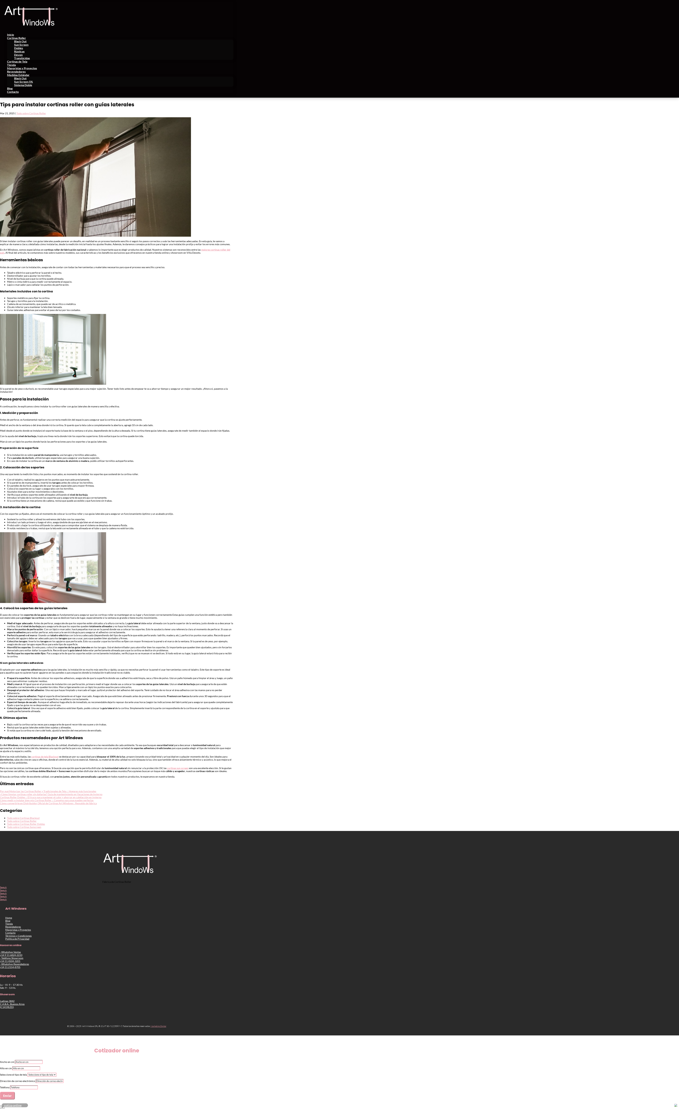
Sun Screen (21, 44)
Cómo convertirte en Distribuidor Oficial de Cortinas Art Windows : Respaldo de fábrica (48, 803)
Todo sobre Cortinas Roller (31, 113)
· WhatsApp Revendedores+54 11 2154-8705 (14, 966)
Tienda (11, 65)
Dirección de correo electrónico (17, 1080)
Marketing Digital (158, 1026)
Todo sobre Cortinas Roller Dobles (26, 823)
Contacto (13, 91)
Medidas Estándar (18, 75)
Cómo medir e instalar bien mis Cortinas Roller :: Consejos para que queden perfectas (47, 800)
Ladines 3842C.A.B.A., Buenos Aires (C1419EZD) (12, 1004)
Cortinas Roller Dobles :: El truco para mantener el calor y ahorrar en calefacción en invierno (50, 797)
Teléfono (5, 1087)
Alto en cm (6, 1068)
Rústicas (19, 51)
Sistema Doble (23, 85)
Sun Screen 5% (23, 81)
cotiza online (13, 1105)
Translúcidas (22, 58)
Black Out (20, 41)
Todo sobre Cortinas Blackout (23, 817)
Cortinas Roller (16, 38)
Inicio (10, 34)
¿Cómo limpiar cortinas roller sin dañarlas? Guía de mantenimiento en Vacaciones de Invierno (51, 794)
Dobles (18, 48)
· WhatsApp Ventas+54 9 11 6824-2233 (11, 954)
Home (8, 917)
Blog (10, 88)
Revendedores (16, 71)
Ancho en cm (7, 1061)
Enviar (7, 1095)
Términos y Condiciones (18, 935)
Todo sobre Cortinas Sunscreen (24, 826)
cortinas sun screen (177, 768)
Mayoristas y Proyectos (22, 68)
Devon (18, 54)
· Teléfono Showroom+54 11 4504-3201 (11, 960)
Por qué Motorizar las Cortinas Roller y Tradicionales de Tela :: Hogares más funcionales (48, 791)
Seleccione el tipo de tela (13, 1074)
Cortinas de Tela (17, 61)
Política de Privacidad (17, 938)
